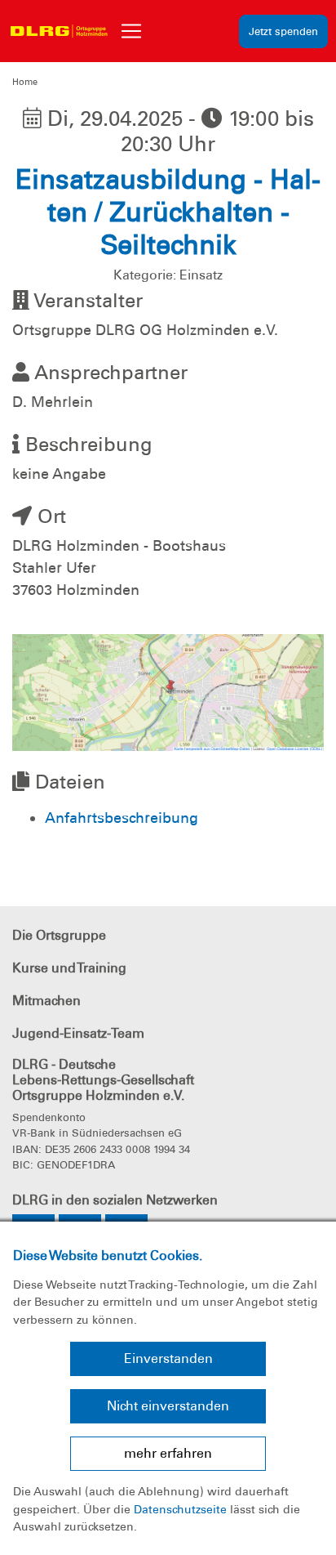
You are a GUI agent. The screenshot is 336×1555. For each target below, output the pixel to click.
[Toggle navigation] (131, 31)
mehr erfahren (168, 1453)
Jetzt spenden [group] (283, 31)
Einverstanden (168, 1358)
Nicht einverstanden (168, 1406)
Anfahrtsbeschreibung (121, 818)
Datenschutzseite (180, 1509)
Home (25, 81)
